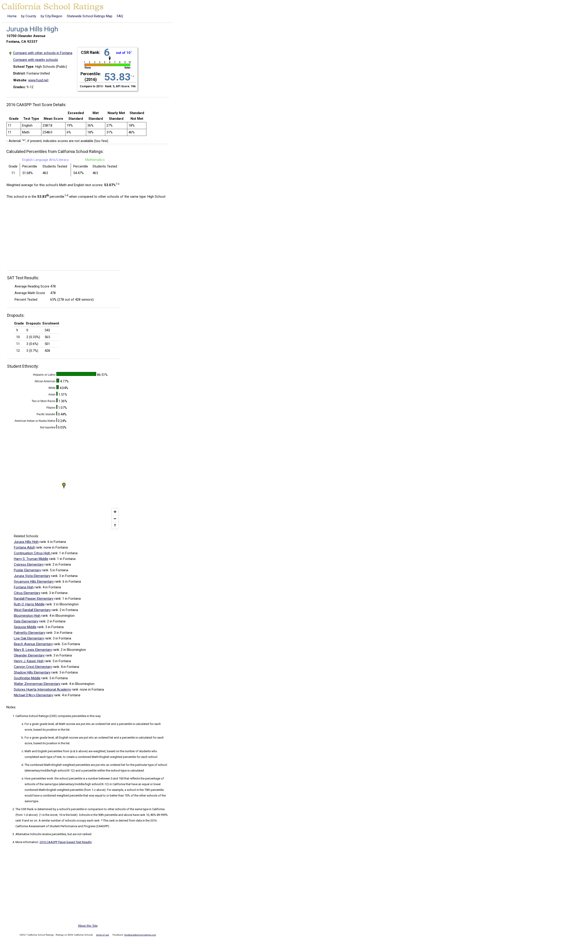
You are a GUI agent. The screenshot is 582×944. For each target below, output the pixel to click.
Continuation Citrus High (32, 553)
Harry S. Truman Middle (31, 559)
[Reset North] (115, 525)
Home (12, 16)
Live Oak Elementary (29, 638)
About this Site (88, 925)
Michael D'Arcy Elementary (33, 695)
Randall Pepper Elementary (33, 599)
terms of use (102, 935)
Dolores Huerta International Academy (42, 689)
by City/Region (51, 16)
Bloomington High (27, 616)
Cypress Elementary (29, 564)
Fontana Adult (24, 547)
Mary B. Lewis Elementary (33, 650)
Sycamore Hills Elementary (34, 581)
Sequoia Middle (25, 627)
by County (28, 16)
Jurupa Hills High (26, 542)
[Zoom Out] (115, 518)
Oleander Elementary (29, 655)
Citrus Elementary (27, 593)
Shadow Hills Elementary (32, 672)
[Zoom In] (115, 511)
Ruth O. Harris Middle (29, 604)
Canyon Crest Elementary (33, 667)
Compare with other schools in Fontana (42, 53)
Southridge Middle (27, 678)
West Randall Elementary (32, 610)
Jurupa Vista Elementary (32, 576)
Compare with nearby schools (35, 60)
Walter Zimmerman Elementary (37, 684)
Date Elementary (26, 621)
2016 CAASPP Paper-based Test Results (66, 842)
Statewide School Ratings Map (89, 16)
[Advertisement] (44, 236)
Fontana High (24, 587)
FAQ (120, 16)
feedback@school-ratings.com (140, 935)
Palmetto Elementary (29, 633)
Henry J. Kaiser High (29, 661)
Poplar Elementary (27, 570)
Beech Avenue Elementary (33, 644)
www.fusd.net (38, 80)
